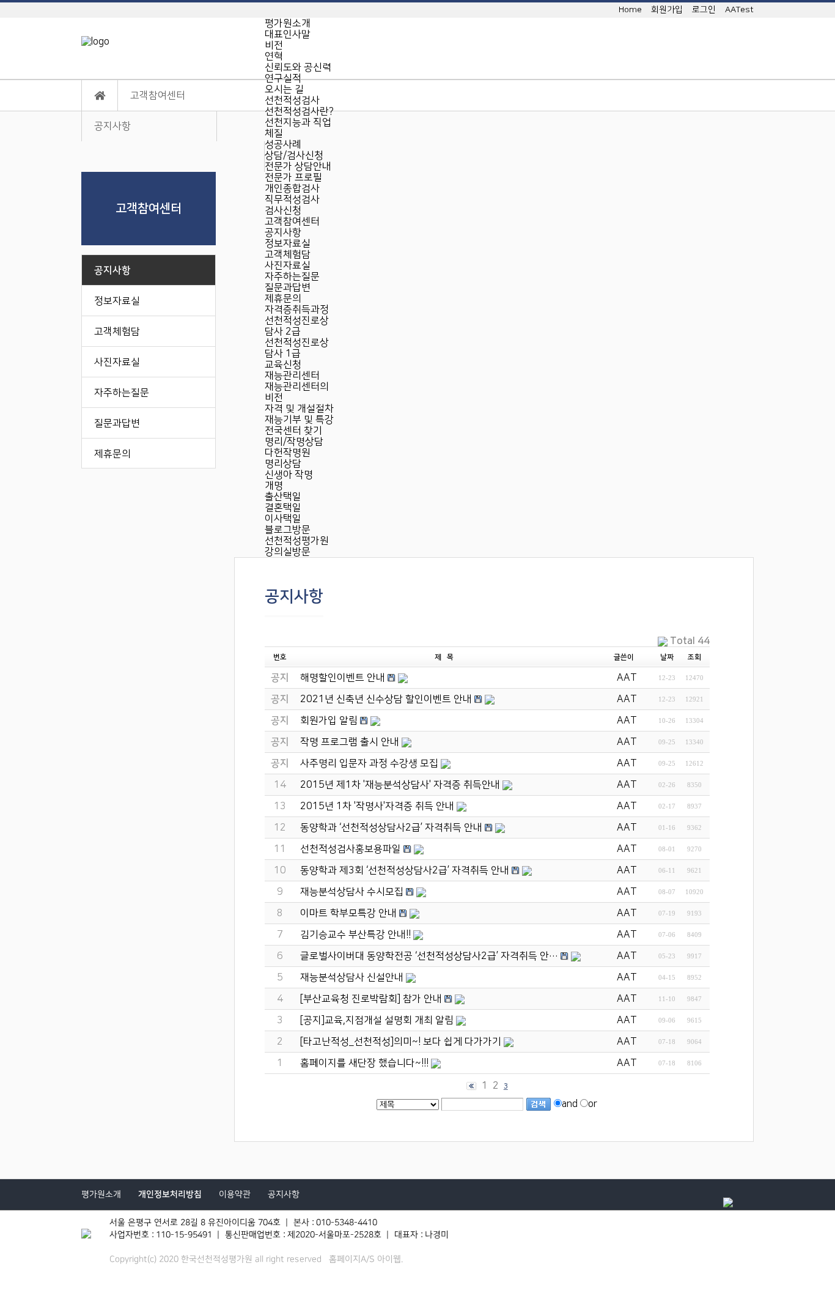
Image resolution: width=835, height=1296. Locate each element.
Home (630, 10)
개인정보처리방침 (170, 1194)
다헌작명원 (288, 452)
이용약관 (235, 1194)
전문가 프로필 (293, 177)
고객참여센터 (292, 221)
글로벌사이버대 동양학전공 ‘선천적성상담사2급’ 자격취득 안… (429, 955)
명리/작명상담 (294, 441)
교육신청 (283, 364)
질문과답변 (288, 287)
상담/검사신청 (294, 155)
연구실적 (283, 78)
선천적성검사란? (299, 111)
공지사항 (283, 232)
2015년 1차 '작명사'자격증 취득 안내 (377, 806)
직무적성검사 (292, 199)
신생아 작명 (289, 474)
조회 (694, 657)
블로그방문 (288, 529)
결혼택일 (283, 507)
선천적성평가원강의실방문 (297, 546)
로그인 (704, 10)
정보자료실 (288, 243)
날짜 (667, 657)
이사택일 (283, 518)
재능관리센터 (292, 375)
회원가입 (667, 10)
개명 (274, 485)
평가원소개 (288, 23)
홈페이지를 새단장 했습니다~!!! (364, 1062)
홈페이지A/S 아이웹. (366, 1259)
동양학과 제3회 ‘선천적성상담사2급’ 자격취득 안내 (404, 870)
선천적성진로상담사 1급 (297, 348)
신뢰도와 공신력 (298, 67)
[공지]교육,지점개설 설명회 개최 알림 (377, 1020)
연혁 (274, 56)
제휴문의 (283, 298)
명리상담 (283, 463)
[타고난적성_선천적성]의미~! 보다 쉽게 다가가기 (400, 1041)
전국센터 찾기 (293, 430)
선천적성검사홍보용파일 (350, 848)
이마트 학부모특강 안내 (348, 913)
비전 (274, 45)
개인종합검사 (292, 188)
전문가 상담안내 (298, 166)
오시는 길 (284, 89)
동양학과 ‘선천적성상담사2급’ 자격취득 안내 (391, 827)
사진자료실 (288, 265)
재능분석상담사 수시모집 (351, 891)
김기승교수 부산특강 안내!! (355, 934)
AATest (739, 10)
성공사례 (283, 144)
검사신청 (283, 210)
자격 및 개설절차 (299, 408)
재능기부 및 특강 (299, 419)
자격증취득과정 (297, 309)
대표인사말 (288, 34)
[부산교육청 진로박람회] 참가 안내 (371, 998)
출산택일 (283, 496)
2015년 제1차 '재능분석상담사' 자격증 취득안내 (400, 784)
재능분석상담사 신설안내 (351, 977)
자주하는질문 (292, 276)
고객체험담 (288, 254)
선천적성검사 (292, 100)
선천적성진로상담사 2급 (297, 326)
